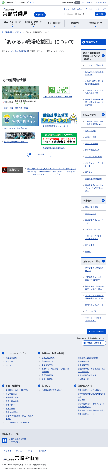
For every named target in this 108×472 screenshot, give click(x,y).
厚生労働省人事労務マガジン (94, 269)
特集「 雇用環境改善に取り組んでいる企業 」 (91, 56)
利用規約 (42, 451)
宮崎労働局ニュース (86, 414)
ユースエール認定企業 (94, 65)
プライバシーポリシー (25, 451)
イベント (9, 365)
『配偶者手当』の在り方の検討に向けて (94, 278)
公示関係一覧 (83, 379)
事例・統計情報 (13, 386)
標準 (77, 3)
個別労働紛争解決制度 (87, 375)
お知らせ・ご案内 (91, 261)
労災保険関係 (47, 365)
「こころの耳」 (91, 311)
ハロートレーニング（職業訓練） (93, 319)
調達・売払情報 (91, 144)
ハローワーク (90, 214)
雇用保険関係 (83, 365)
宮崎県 (88, 252)
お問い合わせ (77, 9)
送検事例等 (10, 405)
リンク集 (7, 451)
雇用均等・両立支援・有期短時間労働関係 (55, 370)
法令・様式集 (90, 131)
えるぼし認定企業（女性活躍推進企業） (94, 82)
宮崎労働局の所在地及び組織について (91, 395)
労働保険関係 (83, 361)
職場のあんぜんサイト (94, 305)
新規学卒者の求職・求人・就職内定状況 (19, 417)
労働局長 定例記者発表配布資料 (91, 410)
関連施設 (81, 400)
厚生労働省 (102, 3)
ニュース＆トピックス (16, 353)
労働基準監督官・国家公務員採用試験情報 (94, 122)
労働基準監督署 (91, 207)
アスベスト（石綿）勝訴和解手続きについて (94, 297)
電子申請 (88, 172)
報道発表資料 (11, 358)
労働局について (85, 386)
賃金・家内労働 (12, 401)
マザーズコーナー (92, 229)
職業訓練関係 (47, 375)
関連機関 (87, 200)
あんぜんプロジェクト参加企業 (94, 73)
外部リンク (92, 42)
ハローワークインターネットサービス (94, 237)
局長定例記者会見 (92, 150)
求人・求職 (10, 408)
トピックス (10, 361)
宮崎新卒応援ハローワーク (94, 221)
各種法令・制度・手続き (53, 353)
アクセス (89, 9)
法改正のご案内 (48, 358)
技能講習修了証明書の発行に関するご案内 (94, 287)
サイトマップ (101, 9)
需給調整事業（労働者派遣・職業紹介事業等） (91, 370)
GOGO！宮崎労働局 (93, 157)
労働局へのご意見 (94, 343)
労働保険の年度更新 (93, 179)
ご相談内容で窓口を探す (52, 390)
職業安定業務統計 (13, 412)
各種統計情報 (90, 137)
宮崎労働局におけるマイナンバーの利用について (94, 188)
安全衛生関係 (47, 361)
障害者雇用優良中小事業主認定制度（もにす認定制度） (94, 102)
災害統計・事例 (12, 397)
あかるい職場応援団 (19, 51)
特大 (88, 3)
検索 (101, 14)
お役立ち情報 (89, 115)
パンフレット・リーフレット (94, 164)
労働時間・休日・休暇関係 (17, 390)
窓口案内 (46, 386)
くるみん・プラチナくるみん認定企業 (94, 91)
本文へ (66, 9)
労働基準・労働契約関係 (88, 358)
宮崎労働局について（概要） (90, 390)
